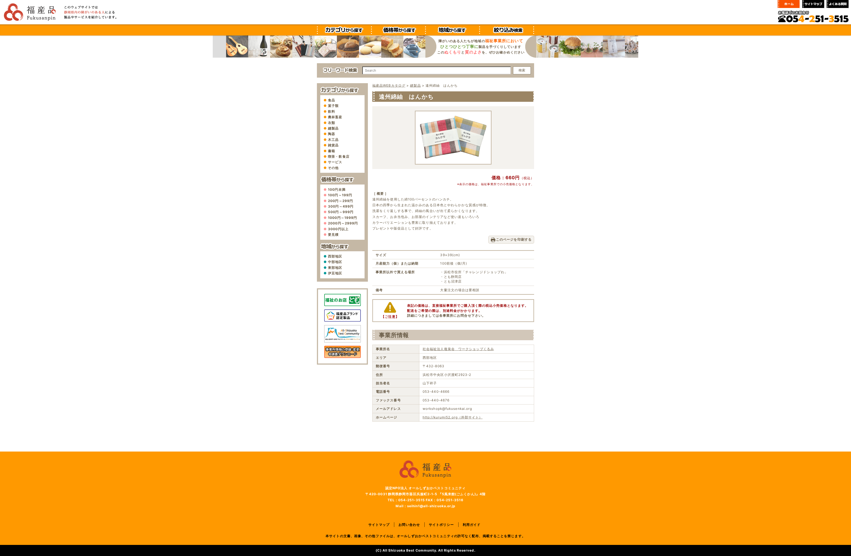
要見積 (333, 234)
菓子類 (333, 106)
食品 (331, 100)
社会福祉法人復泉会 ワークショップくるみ (458, 349)
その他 (333, 168)
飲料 (331, 111)
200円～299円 (340, 201)
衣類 (331, 123)
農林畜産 (335, 117)
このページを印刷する (514, 239)
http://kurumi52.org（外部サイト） (453, 417)
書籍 (331, 151)
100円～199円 (340, 195)
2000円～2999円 (343, 223)
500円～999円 (340, 212)
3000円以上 (338, 229)
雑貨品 (333, 145)
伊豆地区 (335, 273)
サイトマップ (379, 525)
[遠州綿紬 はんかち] (453, 157)
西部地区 (335, 256)
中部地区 (335, 262)
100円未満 (336, 189)
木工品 (333, 140)
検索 (522, 70)
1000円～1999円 (342, 218)
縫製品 (333, 128)
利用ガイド (472, 525)
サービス (335, 162)
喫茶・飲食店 (338, 156)
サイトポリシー (441, 525)
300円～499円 (340, 206)
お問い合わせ (409, 525)
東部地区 (335, 267)
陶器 (331, 134)
